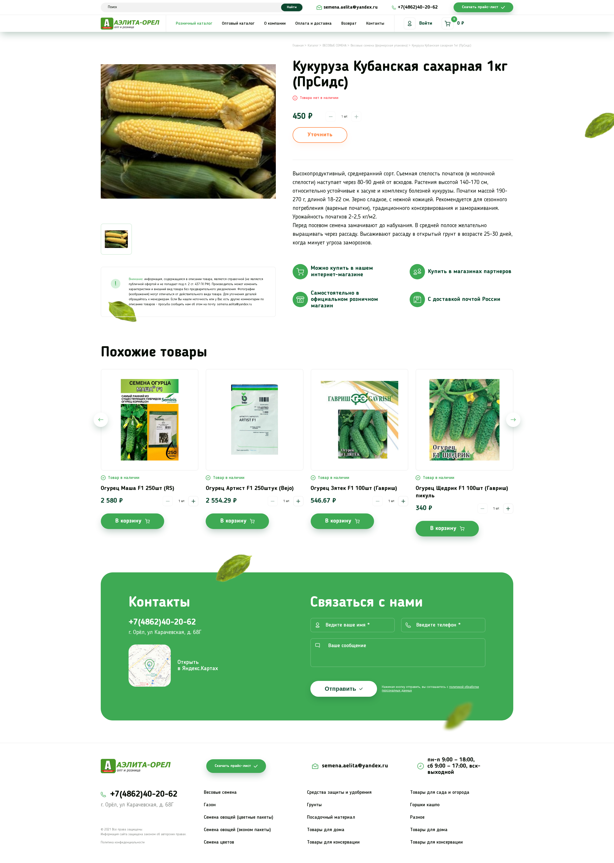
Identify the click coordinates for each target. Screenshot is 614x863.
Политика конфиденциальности (123, 842)
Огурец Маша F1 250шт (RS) (137, 488)
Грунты (314, 805)
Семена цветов (219, 842)
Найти (292, 7)
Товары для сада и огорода (439, 792)
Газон (210, 805)
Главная (298, 45)
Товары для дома (325, 830)
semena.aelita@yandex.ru (351, 7)
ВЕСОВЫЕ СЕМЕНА (335, 45)
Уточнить (319, 135)
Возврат (349, 23)
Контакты (375, 23)
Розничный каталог (194, 23)
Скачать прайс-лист (480, 7)
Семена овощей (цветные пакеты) (238, 817)
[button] (101, 420)
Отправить (340, 688)
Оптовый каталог (238, 23)
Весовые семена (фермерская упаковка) (379, 45)
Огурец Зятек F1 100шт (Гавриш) (354, 488)
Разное (417, 817)
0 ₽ (458, 22)
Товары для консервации (333, 842)
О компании (275, 23)
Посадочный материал (331, 817)
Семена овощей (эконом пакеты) (237, 830)
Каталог (313, 45)
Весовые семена (220, 792)
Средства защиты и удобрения (339, 792)
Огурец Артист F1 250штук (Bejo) (250, 488)
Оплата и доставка (313, 23)
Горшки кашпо (425, 805)
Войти (425, 23)
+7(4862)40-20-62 (418, 7)
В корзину (128, 521)
